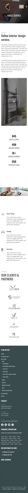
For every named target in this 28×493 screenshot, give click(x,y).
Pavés (3, 361)
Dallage (3, 380)
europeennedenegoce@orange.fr (9, 421)
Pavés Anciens (5, 363)
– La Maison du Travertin (7, 452)
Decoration (9, 249)
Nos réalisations (4, 393)
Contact (2, 396)
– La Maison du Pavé (6, 455)
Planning (9, 231)
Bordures (4, 382)
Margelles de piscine (6, 385)
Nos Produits (3, 359)
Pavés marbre (5, 377)
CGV (25, 487)
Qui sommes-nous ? (5, 356)
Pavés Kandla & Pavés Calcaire (9, 366)
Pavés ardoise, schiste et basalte (9, 374)
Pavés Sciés (5, 369)
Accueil (2, 354)
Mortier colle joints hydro (7, 390)
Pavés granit (5, 371)
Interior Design (10, 214)
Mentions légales (7, 489)
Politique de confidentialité (18, 489)
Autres (3, 388)
